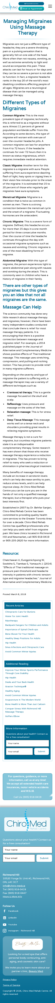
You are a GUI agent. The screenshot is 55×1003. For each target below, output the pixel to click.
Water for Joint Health (16, 616)
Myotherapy (11, 620)
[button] (49, 6)
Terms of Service (11, 985)
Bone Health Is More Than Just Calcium (25, 704)
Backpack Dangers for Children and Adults (26, 625)
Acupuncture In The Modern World (22, 699)
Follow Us (9, 906)
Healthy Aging (12, 690)
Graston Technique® (15, 686)
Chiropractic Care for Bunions (20, 611)
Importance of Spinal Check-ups (21, 629)
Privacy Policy (9, 979)
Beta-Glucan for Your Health (19, 633)
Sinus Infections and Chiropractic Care (24, 647)
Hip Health (10, 642)
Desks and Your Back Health (19, 682)
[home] (9, 6)
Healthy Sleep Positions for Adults (22, 638)
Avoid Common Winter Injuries (20, 651)
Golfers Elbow (12, 716)
